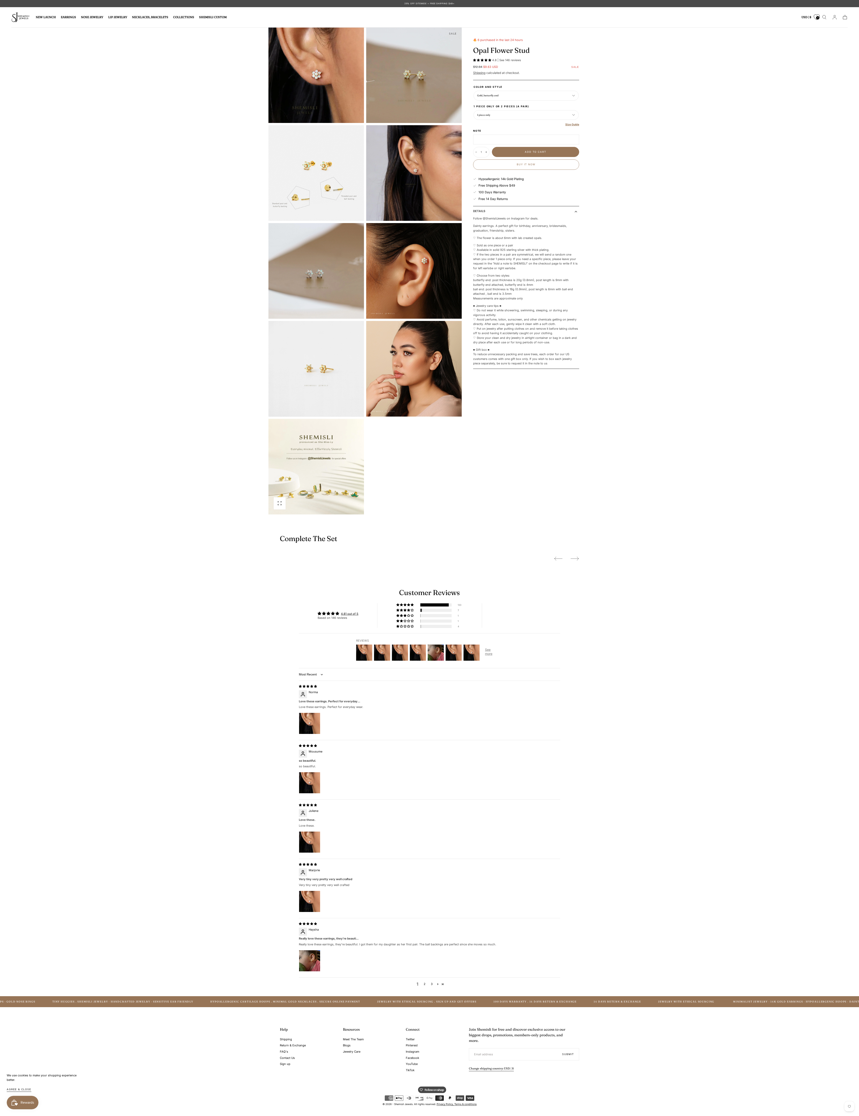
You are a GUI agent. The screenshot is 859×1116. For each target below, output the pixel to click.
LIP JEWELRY (117, 17)
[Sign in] (834, 17)
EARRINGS (68, 17)
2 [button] (424, 984)
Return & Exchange (293, 1045)
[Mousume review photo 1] (309, 782)
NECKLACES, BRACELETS (150, 17)
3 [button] (432, 984)
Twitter (410, 1039)
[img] (308, 686)
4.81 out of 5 (349, 613)
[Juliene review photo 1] (309, 842)
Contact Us (287, 1058)
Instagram (412, 1051)
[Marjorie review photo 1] (309, 901)
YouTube (412, 1064)
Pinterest (412, 1045)
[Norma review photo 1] (309, 723)
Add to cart (535, 151)
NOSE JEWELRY (92, 17)
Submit (568, 1054)
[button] (806, 18)
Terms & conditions (465, 1104)
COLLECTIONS (183, 17)
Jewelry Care (351, 1051)
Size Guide (572, 124)
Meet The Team (353, 1039)
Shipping (479, 73)
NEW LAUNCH (46, 17)
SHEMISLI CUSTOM (213, 17)
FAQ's (284, 1051)
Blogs (347, 1045)
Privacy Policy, (445, 1104)
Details (479, 211)
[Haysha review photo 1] (309, 961)
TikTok (410, 1070)
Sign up (285, 1064)
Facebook (412, 1058)
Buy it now (526, 164)
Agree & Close (19, 1089)
